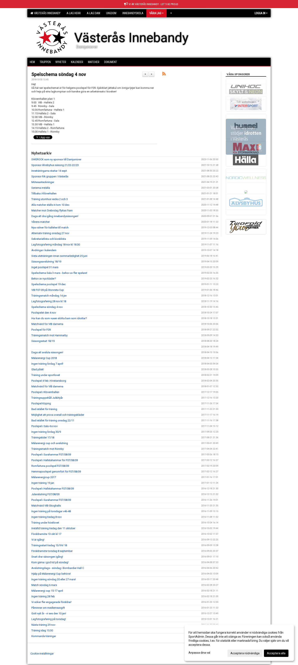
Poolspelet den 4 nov (43, 312)
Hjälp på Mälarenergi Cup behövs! (51, 573)
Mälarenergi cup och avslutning (49, 443)
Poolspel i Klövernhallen (45, 392)
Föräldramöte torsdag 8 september (52, 551)
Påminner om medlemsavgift (48, 607)
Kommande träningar (43, 636)
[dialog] (239, 642)
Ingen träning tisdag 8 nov (46, 516)
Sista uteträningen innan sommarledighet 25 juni (59, 255)
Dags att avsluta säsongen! (47, 352)
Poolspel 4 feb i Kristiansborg (48, 380)
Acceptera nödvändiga (244, 653)
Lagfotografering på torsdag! (48, 619)
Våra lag (155, 13)
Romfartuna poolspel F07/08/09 (50, 465)
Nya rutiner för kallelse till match (50, 227)
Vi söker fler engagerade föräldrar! (51, 602)
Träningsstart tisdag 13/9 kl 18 (49, 545)
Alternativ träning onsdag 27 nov (50, 233)
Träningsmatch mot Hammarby (49, 335)
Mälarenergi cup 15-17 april (47, 590)
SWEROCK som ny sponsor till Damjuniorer (56, 159)
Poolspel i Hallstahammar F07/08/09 (52, 488)
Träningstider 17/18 (42, 437)
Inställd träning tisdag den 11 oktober (53, 528)
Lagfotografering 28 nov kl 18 (48, 301)
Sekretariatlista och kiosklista (48, 238)
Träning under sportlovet (45, 375)
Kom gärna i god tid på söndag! (50, 562)
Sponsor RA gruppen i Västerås (49, 176)
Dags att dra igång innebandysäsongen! (54, 216)
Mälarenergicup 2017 (43, 477)
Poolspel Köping (41, 403)
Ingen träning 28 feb (43, 596)
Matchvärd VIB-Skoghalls (46, 505)
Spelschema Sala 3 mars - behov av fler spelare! (59, 272)
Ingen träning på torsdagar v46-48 (51, 511)
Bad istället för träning (44, 409)
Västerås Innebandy (46, 13)
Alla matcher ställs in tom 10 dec (50, 204)
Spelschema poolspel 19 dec (48, 284)
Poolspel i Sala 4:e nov (44, 426)
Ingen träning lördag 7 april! (47, 363)
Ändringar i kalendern (43, 250)
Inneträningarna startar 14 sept (49, 170)
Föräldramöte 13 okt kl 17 (46, 533)
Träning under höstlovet (45, 522)
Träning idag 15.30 (42, 630)
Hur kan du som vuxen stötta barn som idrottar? (59, 318)
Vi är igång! (37, 539)
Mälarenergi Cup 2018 (44, 358)
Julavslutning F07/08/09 (45, 494)
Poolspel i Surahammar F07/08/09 (51, 454)
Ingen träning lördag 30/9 (46, 431)
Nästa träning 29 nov (43, 624)
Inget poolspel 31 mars (44, 267)
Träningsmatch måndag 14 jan (49, 295)
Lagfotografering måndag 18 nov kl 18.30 (55, 244)
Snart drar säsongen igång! (47, 556)
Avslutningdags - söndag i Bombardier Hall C (57, 568)
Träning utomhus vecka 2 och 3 (49, 199)
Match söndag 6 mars (44, 585)
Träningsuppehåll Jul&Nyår (47, 397)
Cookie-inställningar (42, 653)
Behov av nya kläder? (43, 278)
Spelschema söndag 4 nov (58, 74)
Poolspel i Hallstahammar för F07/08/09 (54, 460)
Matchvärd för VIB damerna (47, 324)
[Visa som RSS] (164, 74)
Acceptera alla (276, 653)
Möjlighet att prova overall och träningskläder (57, 414)
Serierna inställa (40, 187)
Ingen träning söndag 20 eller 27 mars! (53, 579)
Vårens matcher (40, 221)
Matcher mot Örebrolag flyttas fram (52, 210)
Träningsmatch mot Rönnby (47, 448)
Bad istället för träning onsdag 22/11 (52, 420)
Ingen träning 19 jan (42, 482)
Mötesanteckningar (42, 182)
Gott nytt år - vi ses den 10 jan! (48, 613)
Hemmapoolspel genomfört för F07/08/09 (56, 471)
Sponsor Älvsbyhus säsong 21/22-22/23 (55, 165)
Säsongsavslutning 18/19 (46, 261)
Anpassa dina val (199, 652)
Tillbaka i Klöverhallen (44, 193)
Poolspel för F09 (41, 329)
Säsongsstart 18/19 (43, 341)
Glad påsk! (37, 369)
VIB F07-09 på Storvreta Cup (47, 289)
